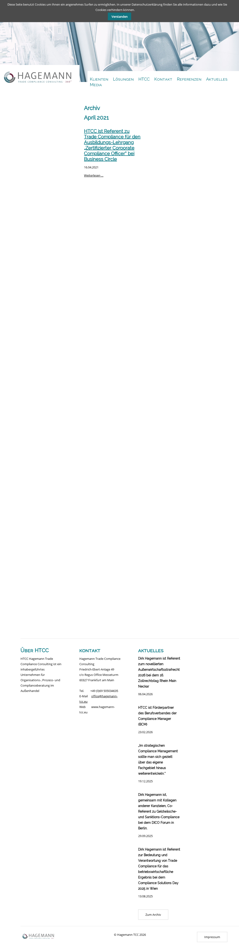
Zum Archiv (153, 914)
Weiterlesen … (93, 175)
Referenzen (189, 79)
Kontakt (163, 79)
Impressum (212, 937)
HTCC (144, 79)
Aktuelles (217, 79)
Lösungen (123, 79)
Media (96, 84)
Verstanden (120, 16)
